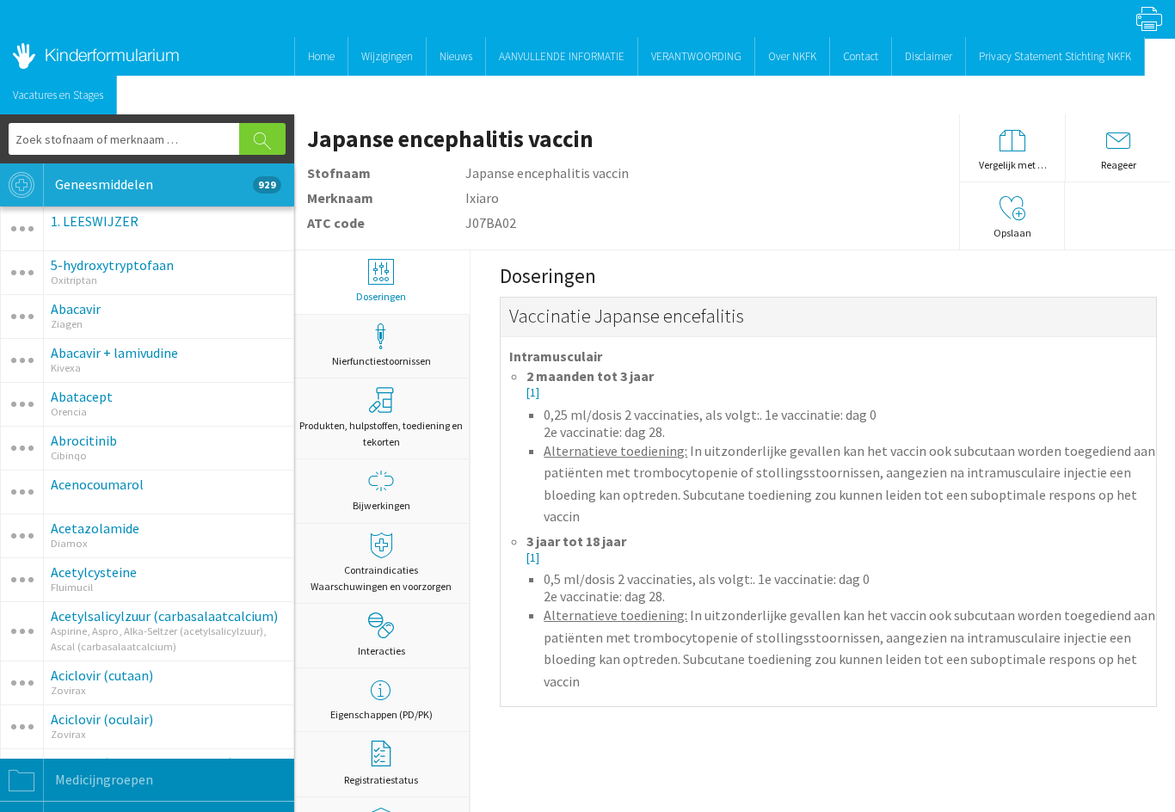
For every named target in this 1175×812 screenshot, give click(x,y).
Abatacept (82, 396)
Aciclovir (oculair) (102, 719)
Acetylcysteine (94, 572)
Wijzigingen (387, 56)
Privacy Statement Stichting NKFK (1055, 56)
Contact (860, 56)
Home (321, 56)
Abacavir (76, 308)
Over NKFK (792, 56)
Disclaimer (928, 56)
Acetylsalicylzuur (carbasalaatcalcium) (164, 615)
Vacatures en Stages (58, 95)
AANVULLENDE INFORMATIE (561, 56)
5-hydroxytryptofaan (112, 265)
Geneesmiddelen (164, 184)
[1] (532, 392)
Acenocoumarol (97, 484)
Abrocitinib (84, 440)
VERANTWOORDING (696, 56)
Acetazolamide (95, 528)
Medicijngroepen (102, 779)
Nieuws (456, 56)
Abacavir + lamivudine (114, 352)
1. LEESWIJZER (94, 221)
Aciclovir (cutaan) (102, 675)
